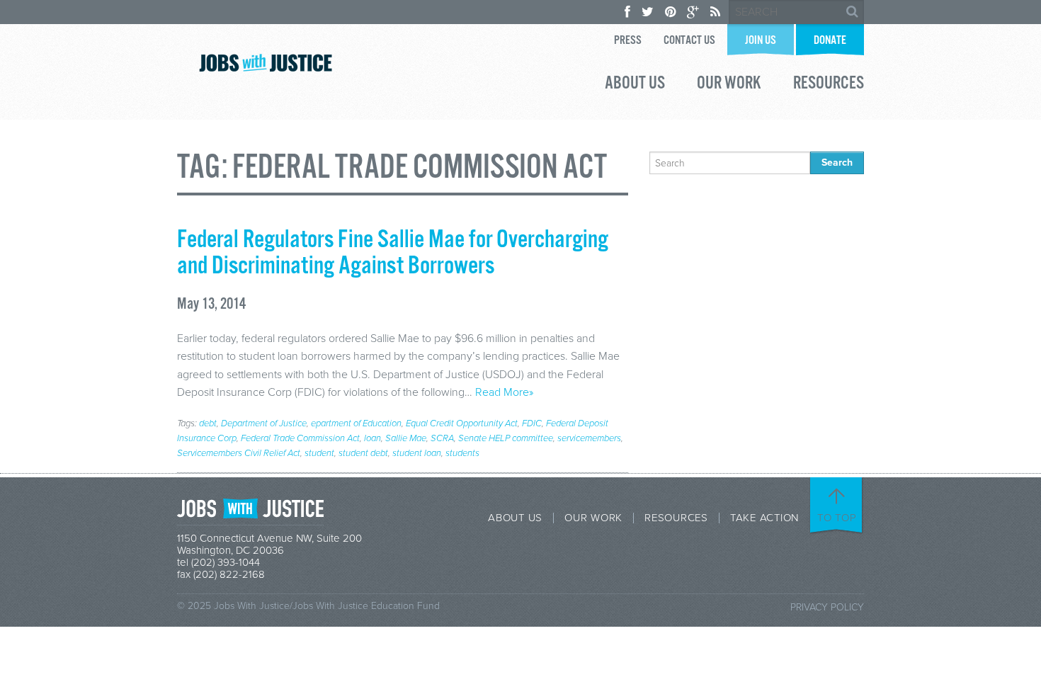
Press (628, 40)
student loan (416, 453)
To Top (837, 517)
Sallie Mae (405, 438)
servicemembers (589, 438)
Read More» (504, 392)
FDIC (532, 423)
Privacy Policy (827, 607)
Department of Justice (264, 423)
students (462, 453)
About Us (635, 85)
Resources (828, 85)
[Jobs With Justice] (265, 62)
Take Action (764, 518)
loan (372, 438)
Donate (830, 40)
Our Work (729, 85)
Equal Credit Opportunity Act (462, 423)
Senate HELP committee (505, 438)
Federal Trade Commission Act (300, 438)
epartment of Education (356, 423)
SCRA (442, 438)
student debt (363, 453)
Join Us (760, 40)
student (319, 453)
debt (208, 423)
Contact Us (689, 40)
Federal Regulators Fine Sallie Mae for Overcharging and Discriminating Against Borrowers (392, 253)
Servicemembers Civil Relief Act (238, 453)
